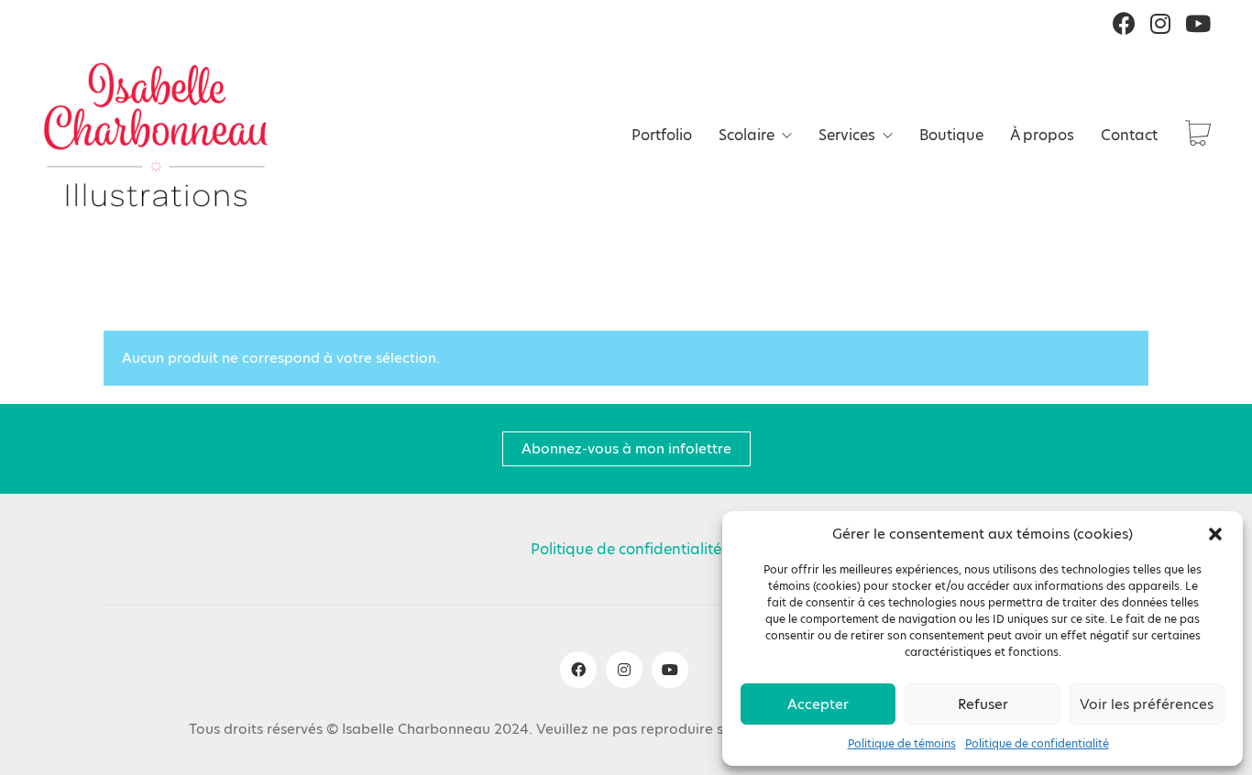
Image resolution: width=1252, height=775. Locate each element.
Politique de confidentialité (1037, 744)
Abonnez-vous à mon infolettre (626, 448)
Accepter (818, 704)
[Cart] (1198, 135)
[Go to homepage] (155, 135)
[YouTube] (670, 669)
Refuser (983, 704)
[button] (1215, 534)
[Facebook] (578, 669)
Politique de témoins (902, 744)
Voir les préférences (1147, 704)
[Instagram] (624, 669)
